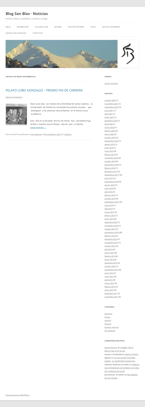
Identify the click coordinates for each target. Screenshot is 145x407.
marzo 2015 (109, 212)
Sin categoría (36, 134)
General (108, 320)
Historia (58, 27)
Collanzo (68, 134)
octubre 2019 (110, 137)
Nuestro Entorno (76, 27)
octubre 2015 (110, 198)
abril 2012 (109, 280)
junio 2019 (109, 147)
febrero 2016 (110, 195)
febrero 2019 (110, 154)
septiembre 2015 (112, 202)
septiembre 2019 (112, 141)
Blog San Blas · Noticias (27, 13)
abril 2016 (109, 192)
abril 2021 (109, 114)
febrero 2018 (110, 168)
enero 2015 (109, 219)
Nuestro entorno (112, 327)
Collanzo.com (41, 27)
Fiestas (107, 317)
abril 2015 (109, 208)
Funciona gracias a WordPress (17, 395)
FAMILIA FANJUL (131, 354)
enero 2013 (109, 259)
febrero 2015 (110, 215)
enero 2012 (109, 290)
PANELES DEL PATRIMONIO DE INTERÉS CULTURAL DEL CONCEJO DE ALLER (122, 368)
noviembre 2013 (111, 242)
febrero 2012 (110, 286)
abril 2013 (109, 249)
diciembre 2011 (111, 293)
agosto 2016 (110, 185)
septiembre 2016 (112, 181)
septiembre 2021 (112, 107)
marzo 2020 (109, 127)
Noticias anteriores (111, 27)
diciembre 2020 (111, 120)
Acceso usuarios (111, 83)
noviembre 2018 (111, 158)
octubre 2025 (110, 100)
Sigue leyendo (38, 127)
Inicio (8, 27)
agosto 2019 (110, 144)
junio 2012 (109, 273)
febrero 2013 (110, 256)
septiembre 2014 (112, 232)
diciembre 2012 (111, 263)
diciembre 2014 (111, 222)
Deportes (108, 313)
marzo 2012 (109, 283)
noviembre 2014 (111, 225)
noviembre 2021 (111, 103)
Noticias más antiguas (16, 33)
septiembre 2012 (112, 269)
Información (22, 27)
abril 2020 (109, 124)
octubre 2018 (110, 161)
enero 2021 (109, 117)
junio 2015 (109, 205)
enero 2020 (109, 134)
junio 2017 (109, 178)
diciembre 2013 (111, 239)
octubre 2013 (110, 246)
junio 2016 (109, 188)
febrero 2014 (110, 236)
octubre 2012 (110, 266)
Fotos (93, 27)
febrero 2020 (110, 131)
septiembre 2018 (112, 164)
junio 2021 (109, 110)
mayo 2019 (109, 151)
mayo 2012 (109, 276)
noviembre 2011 (111, 297)
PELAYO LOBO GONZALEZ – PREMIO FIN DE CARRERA (44, 90)
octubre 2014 (110, 229)
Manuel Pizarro (111, 347)
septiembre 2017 (112, 175)
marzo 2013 (109, 252)
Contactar (38, 33)
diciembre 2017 (111, 171)
